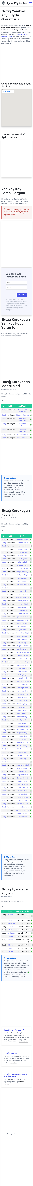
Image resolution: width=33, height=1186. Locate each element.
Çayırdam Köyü (22, 620)
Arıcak (11, 927)
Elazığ (4, 409)
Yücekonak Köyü (22, 813)
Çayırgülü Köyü (22, 623)
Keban (11, 936)
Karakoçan (11, 933)
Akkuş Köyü (23, 552)
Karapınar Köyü (22, 691)
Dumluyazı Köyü (22, 649)
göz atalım (13, 1063)
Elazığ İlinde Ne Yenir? (14, 1030)
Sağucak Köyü (23, 775)
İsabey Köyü (22, 675)
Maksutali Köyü (22, 746)
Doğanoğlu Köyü (23, 646)
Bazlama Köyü (23, 588)
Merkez (10, 915)
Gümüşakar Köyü (22, 662)
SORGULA (21, 295)
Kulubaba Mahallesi (22, 430)
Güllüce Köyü (22, 659)
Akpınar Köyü (22, 556)
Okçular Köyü (22, 752)
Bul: (3, 401)
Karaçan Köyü (22, 684)
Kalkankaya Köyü (22, 681)
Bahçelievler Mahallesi (22, 410)
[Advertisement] (16, 62)
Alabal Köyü (22, 562)
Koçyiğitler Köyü (22, 720)
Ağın (10, 920)
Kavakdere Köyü (22, 697)
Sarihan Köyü (22, 781)
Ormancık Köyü (22, 755)
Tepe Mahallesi (22, 434)
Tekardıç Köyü (23, 784)
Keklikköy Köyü (22, 704)
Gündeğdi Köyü (22, 665)
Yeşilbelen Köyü (22, 804)
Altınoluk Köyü (23, 568)
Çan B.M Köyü (22, 607)
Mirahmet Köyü (22, 749)
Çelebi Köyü (22, 626)
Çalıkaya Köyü (23, 601)
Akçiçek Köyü (22, 549)
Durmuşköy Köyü (23, 652)
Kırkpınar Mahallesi (22, 425)
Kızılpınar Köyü (22, 713)
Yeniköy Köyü (22, 800)
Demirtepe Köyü (22, 639)
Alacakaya (11, 923)
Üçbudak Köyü (23, 788)
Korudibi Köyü (22, 723)
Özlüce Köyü (22, 759)
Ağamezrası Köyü (22, 539)
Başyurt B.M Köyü (22, 585)
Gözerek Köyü (23, 655)
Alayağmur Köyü (23, 565)
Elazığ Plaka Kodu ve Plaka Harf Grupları (16, 1075)
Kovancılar (11, 939)
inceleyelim (23, 1042)
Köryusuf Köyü (23, 726)
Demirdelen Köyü (22, 633)
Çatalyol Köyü (23, 614)
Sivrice (11, 951)
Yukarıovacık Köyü (22, 810)
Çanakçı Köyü (22, 610)
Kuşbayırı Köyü (22, 733)
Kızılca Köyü (22, 710)
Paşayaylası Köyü (22, 765)
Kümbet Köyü (22, 739)
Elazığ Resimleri (11, 1053)
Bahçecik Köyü (22, 575)
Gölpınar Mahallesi (22, 415)
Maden (10, 945)
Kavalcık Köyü (22, 701)
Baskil (11, 930)
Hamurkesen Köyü (22, 668)
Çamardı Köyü (22, 604)
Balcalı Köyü (22, 578)
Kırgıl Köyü (22, 707)
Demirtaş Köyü (22, 636)
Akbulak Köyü (22, 546)
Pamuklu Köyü (23, 762)
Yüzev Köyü (23, 817)
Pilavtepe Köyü (22, 768)
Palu (10, 948)
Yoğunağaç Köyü (23, 807)
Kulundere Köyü (22, 730)
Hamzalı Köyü (22, 672)
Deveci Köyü (22, 643)
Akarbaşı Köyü (22, 543)
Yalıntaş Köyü (22, 791)
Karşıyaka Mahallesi (22, 419)
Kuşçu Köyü (23, 736)
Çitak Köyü (22, 630)
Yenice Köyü (22, 794)
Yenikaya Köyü (22, 797)
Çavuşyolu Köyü (22, 617)
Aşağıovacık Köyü (22, 572)
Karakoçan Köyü (22, 688)
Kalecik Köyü (22, 678)
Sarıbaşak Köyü (22, 778)
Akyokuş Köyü (22, 559)
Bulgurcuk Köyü (22, 594)
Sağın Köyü (22, 771)
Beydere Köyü (22, 591)
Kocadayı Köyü (22, 717)
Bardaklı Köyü (22, 581)
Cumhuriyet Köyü (22, 597)
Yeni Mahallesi (22, 438)
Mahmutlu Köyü (22, 742)
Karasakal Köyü (22, 694)
